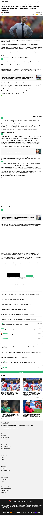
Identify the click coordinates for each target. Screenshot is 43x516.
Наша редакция (4, 494)
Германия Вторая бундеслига (6, 464)
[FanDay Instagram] (15, 423)
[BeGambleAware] (30, 512)
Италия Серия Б (4, 466)
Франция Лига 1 (4, 444)
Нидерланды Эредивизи (5, 448)
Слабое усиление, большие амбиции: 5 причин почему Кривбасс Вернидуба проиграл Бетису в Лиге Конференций (31, 415)
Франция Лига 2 (4, 468)
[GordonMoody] (12, 512)
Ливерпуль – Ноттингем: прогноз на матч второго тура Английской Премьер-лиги (18, 319)
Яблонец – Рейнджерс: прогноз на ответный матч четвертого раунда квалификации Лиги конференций (20, 340)
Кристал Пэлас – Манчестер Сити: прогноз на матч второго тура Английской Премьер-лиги (20, 329)
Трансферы (3, 475)
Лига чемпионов (5, 333)
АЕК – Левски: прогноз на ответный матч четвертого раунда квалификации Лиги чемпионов (21, 368)
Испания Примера (4, 439)
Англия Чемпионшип (4, 461)
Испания (2, 356)
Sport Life (2, 481)
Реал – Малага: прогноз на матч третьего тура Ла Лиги (12, 299)
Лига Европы (3, 344)
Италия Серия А (4, 442)
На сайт (29, 275)
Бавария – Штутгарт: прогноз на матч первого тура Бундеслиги (14, 324)
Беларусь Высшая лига (5, 453)
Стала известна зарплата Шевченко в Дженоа (11, 152)
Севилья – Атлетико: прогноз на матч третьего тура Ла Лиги (14, 309)
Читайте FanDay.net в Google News (21, 284)
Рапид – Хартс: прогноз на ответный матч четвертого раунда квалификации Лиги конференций (18, 363)
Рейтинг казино (4, 479)
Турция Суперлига (4, 455)
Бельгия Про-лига (4, 450)
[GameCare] (37, 512)
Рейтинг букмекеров (21, 281)
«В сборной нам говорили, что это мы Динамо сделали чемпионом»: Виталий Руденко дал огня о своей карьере (10, 415)
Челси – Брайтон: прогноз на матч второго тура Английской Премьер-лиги (17, 304)
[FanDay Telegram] (13, 423)
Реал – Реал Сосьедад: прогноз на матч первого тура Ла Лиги (14, 357)
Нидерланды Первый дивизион (6, 472)
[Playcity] (6, 513)
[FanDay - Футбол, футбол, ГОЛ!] (5, 1)
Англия (2, 292)
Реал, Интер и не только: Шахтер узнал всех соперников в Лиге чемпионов (17, 334)
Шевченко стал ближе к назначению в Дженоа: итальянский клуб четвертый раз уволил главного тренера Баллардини (18, 218)
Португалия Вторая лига (5, 470)
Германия (2, 323)
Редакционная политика (5, 490)
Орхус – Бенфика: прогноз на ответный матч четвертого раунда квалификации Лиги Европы (21, 352)
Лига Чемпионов (4, 433)
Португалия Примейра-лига (6, 446)
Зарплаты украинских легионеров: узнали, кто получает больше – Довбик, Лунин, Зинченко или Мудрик (10, 393)
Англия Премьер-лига (5, 437)
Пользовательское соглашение (6, 488)
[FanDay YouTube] (17, 423)
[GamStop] (20, 512)
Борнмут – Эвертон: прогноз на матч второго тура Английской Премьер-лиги (17, 314)
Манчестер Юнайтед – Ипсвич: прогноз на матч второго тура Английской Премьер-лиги (20, 294)
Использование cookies (5, 486)
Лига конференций (4, 338)
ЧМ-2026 (2, 459)
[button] (35, 1)
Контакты (3, 495)
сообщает (20, 64)
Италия (2, 14)
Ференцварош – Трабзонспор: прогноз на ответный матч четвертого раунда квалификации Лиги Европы (20, 347)
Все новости (21, 372)
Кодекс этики (3, 492)
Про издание (3, 483)
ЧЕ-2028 (2, 457)
